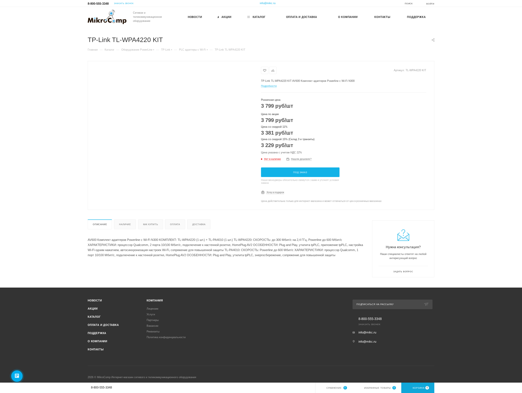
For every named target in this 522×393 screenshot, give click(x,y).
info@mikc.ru (267, 3)
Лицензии (152, 308)
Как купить (150, 224)
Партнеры (153, 320)
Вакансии (152, 325)
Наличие (125, 224)
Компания (155, 300)
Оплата (175, 224)
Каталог (94, 316)
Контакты (96, 349)
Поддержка (97, 333)
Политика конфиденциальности (166, 337)
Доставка (198, 224)
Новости (95, 300)
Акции (93, 308)
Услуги (151, 314)
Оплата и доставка (103, 325)
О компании (97, 341)
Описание (100, 224)
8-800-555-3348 (98, 3)
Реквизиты (153, 331)
